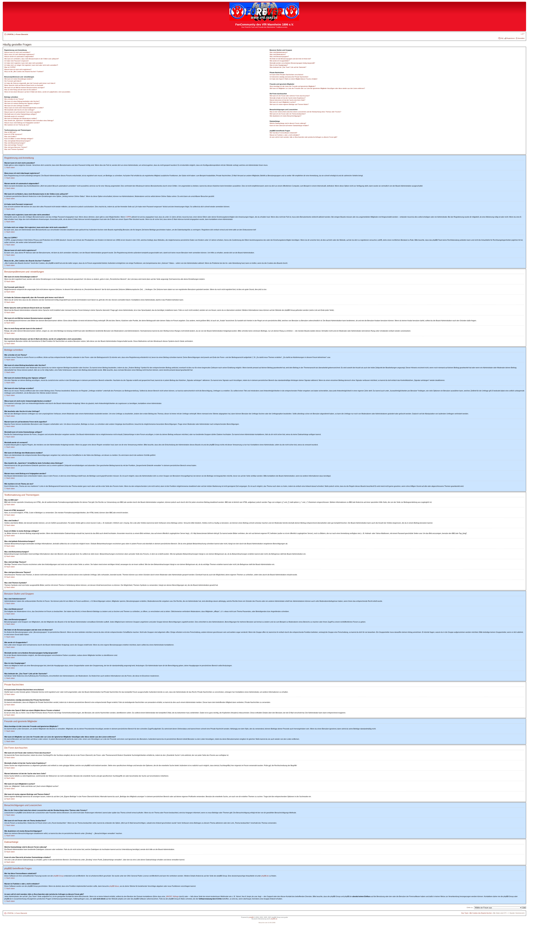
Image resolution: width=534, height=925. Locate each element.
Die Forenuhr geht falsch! (12, 81)
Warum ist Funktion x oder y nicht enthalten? (285, 135)
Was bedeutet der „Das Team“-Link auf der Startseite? (288, 67)
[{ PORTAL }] (264, 19)
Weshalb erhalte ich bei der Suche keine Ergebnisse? (288, 98)
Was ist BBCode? (10, 132)
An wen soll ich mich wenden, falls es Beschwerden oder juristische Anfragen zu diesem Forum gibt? (303, 137)
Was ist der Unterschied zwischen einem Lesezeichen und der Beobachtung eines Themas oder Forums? (305, 112)
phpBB (251, 917)
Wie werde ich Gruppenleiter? (280, 61)
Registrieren (511, 38)
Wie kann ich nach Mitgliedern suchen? (283, 102)
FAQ (502, 38)
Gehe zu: (470, 907)
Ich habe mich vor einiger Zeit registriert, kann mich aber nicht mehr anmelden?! (31, 65)
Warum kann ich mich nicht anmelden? (17, 52)
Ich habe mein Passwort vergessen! (16, 61)
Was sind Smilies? (10, 136)
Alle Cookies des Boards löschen (480, 913)
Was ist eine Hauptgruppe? (279, 65)
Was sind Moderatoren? (278, 54)
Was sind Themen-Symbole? (14, 149)
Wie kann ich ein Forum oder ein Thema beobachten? (288, 114)
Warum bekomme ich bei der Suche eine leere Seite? (287, 100)
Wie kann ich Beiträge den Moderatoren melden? (20, 118)
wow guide (284, 917)
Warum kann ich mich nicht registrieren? (17, 69)
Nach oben (10, 168)
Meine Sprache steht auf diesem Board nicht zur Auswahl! (23, 85)
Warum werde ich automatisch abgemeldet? (19, 56)
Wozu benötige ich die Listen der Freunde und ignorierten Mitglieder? (293, 86)
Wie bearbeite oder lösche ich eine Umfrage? (19, 110)
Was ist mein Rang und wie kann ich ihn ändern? (20, 89)
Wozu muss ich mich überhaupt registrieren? (19, 54)
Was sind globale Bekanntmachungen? (17, 141)
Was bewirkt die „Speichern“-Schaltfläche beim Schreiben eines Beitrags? (29, 120)
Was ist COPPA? (10, 67)
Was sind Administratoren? (279, 52)
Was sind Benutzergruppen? (279, 56)
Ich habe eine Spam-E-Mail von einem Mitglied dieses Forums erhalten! (293, 79)
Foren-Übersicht (22, 34)
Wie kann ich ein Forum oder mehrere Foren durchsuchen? (290, 96)
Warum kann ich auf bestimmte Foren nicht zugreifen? (22, 112)
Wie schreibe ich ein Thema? (14, 99)
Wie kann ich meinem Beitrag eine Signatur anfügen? (22, 103)
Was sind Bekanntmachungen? (14, 143)
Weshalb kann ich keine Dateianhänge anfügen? (20, 114)
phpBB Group (58, 876)
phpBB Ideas (114, 886)
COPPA (128, 217)
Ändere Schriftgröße (523, 34)
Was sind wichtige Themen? (13, 145)
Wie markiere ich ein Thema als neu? (16, 125)
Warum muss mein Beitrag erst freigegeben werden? (22, 123)
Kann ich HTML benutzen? (13, 134)
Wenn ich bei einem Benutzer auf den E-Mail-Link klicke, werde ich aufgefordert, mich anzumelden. (37, 92)
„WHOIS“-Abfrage (172, 896)
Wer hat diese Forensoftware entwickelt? (283, 133)
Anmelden (521, 38)
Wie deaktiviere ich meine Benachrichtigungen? (285, 116)
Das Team (464, 913)
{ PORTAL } (11, 34)
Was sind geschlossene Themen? (15, 147)
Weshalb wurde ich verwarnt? (14, 116)
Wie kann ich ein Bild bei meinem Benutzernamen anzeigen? (24, 87)
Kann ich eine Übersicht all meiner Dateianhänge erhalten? (289, 125)
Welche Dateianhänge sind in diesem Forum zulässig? (288, 123)
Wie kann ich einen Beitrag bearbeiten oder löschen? (22, 101)
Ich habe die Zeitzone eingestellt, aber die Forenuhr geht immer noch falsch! (29, 83)
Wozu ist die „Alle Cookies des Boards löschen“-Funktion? (24, 71)
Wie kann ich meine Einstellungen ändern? (18, 79)
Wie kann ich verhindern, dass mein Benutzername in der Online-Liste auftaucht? (31, 59)
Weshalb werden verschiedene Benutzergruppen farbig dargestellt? (292, 63)
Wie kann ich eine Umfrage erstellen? (16, 105)
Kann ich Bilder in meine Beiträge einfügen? (18, 138)
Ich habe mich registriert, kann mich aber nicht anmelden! (23, 63)
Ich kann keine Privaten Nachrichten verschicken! (286, 74)
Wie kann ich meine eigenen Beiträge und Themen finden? (289, 104)
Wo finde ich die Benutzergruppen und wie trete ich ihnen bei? (290, 59)
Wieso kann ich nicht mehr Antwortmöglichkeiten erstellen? (24, 108)
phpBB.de (265, 876)
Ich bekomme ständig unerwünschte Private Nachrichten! (289, 77)
